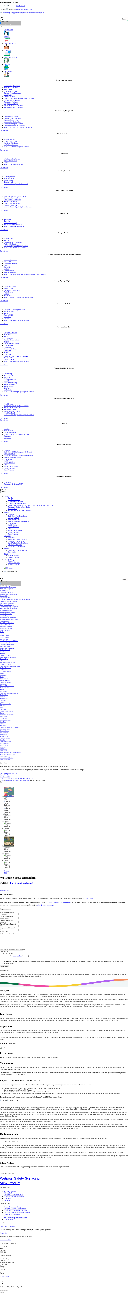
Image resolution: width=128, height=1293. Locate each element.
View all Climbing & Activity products (16, 184)
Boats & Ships (8, 238)
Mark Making (8, 375)
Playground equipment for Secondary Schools (18, 455)
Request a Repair (13, 564)
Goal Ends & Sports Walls (12, 200)
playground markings (45, 905)
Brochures (7, 482)
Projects (6, 548)
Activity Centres (9, 178)
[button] (1, 782)
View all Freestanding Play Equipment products (19, 392)
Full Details (89, 898)
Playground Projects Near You (17, 550)
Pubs (5, 464)
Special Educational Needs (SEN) (18, 521)
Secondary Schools (14, 519)
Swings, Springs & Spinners (13, 100)
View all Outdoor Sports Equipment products (18, 207)
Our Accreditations (10, 432)
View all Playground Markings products (16, 361)
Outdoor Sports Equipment (12, 93)
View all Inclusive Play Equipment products (18, 127)
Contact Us (11, 561)
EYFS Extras (8, 390)
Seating (6, 269)
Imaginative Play (9, 96)
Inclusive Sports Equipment (12, 118)
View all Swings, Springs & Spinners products (18, 297)
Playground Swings (10, 286)
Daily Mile (7, 351)
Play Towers (8, 89)
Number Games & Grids (12, 340)
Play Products (8, 30)
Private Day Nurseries (11, 466)
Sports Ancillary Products (12, 198)
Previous (7, 871)
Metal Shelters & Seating (12, 411)
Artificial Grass (9, 311)
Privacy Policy (8, 1193)
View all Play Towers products (13, 164)
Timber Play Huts (9, 384)
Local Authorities (9, 468)
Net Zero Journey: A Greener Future (15, 1218)
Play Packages (8, 374)
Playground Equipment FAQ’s (13, 484)
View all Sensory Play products (14, 226)
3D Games (7, 334)
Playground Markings (11, 104)
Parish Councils (9, 470)
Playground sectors (10, 43)
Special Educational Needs (12, 457)
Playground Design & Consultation (19, 507)
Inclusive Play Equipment (12, 86)
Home (2, 780)
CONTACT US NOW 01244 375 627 (17, 778)
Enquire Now (4, 890)
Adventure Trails (9, 139)
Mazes (6, 352)
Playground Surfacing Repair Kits (14, 309)
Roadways (7, 354)
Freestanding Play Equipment (13, 105)
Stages (6, 265)
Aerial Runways (9, 292)
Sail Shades (7, 262)
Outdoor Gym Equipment (12, 203)
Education (7, 450)
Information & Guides (15, 545)
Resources (7, 50)
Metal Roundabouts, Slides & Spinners (16, 406)
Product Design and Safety (12, 1207)
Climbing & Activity (10, 91)
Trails (6, 336)
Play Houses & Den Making (13, 242)
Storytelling (7, 267)
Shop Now (7, 438)
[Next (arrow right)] (3, 1292)
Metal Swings (8, 404)
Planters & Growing (10, 223)
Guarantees (7, 436)
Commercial (8, 459)
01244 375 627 (20, 6)
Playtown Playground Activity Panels (16, 246)
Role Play (7, 381)
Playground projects (10, 57)
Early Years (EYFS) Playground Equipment (18, 452)
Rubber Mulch (8, 315)
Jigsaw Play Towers (10, 161)
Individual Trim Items (11, 143)
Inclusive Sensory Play (11, 120)
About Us (7, 37)
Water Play (7, 219)
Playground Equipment (7, 1226)
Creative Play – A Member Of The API (16, 434)
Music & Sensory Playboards (13, 224)
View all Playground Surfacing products (16, 320)
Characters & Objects (11, 349)
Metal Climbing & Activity (12, 407)
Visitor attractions (9, 463)
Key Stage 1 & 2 (9, 454)
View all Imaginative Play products (15, 247)
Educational (8, 347)
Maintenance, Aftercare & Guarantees (20, 510)
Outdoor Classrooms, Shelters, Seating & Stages (19, 98)
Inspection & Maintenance (12, 1214)
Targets (6, 342)
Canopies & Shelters (10, 263)
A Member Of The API (15, 501)
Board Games (8, 345)
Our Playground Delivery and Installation (17, 1212)
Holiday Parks (8, 461)
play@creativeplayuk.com (23, 9)
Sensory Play (8, 95)
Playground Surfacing (11, 102)
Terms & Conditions (10, 1191)
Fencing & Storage (10, 272)
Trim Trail (7, 388)
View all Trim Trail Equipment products (16, 146)
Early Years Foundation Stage (17, 516)
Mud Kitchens (8, 377)
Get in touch (8, 71)
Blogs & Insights (13, 555)
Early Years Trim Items (11, 145)
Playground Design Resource (17, 539)
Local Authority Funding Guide (18, 543)
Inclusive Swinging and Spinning (14, 125)
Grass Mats (7, 317)
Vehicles (6, 240)
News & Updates (13, 557)
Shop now (7, 64)
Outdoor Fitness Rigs (10, 205)
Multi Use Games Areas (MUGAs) (15, 196)
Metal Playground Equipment (13, 107)
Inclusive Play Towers (11, 116)
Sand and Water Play (10, 383)
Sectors (6, 512)
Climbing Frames (9, 176)
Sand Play (7, 221)
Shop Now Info (12, 773)
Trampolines (8, 295)
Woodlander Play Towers (12, 159)
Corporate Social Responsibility (14, 1196)
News (6, 554)
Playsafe (6, 318)
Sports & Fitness (9, 360)
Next (5, 873)
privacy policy (17, 956)
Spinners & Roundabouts (12, 290)
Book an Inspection (14, 563)
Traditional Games (10, 358)
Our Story (7, 429)
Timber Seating (9, 386)
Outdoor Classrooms (10, 260)
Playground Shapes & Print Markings (16, 356)
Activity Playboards (10, 244)
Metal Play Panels (9, 413)
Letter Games (8, 338)
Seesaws (6, 294)
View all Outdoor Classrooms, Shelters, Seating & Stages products (25, 274)
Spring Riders (8, 288)
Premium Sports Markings (12, 343)
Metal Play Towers (10, 409)
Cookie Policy (8, 1219)
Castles (6, 162)
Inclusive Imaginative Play (12, 122)
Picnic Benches (9, 271)
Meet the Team (8, 430)
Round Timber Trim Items (12, 141)
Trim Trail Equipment (11, 87)
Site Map (7, 1200)
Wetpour (6, 313)
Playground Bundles (10, 333)
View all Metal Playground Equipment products (19, 415)
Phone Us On (5, 776)
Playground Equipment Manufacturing (16, 1210)
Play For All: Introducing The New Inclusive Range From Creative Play (31, 505)
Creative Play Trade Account (17, 503)
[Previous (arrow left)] (1, 1292)
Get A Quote (4, 966)
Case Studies (12, 552)
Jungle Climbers (9, 180)
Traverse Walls (8, 182)
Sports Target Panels (10, 201)
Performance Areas (10, 379)
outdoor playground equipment (59, 902)
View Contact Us (5, 1240)
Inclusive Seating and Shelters (13, 124)
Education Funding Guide (16, 541)
